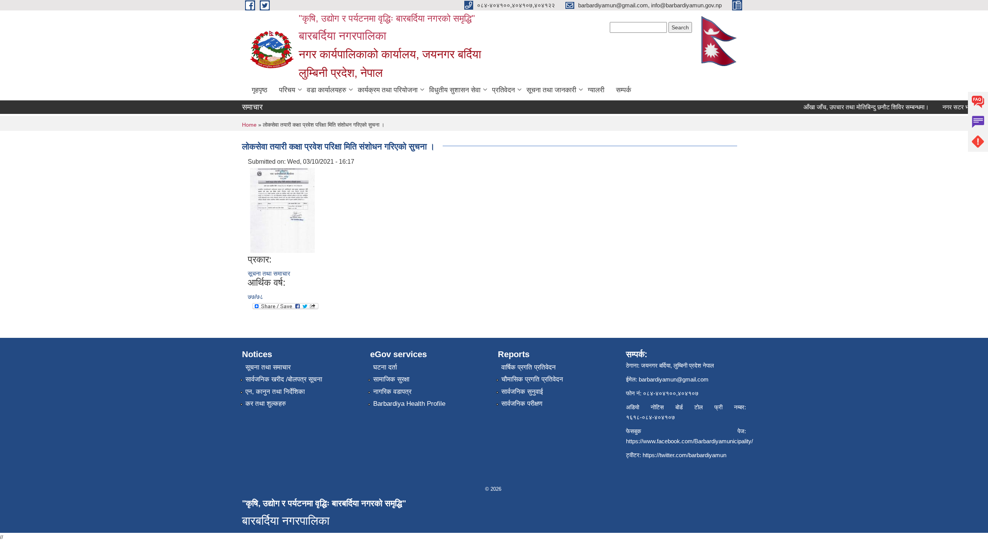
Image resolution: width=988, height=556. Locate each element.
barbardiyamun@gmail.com (674, 379)
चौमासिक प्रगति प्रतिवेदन (532, 379)
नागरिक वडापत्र (392, 391)
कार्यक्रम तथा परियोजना (388, 90)
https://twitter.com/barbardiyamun (684, 455)
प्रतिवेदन (503, 90)
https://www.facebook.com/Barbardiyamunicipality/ (689, 441)
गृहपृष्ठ (259, 90)
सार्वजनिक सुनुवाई (522, 391)
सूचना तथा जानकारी (551, 90)
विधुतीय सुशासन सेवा (454, 90)
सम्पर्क (623, 90)
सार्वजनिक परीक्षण (521, 403)
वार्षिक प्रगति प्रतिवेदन (528, 367)
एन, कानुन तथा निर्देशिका (275, 391)
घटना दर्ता (385, 367)
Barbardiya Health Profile (409, 403)
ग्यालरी (596, 90)
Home (249, 125)
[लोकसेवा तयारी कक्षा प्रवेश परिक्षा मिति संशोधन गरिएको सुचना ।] (282, 210)
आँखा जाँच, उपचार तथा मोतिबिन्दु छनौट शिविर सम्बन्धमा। (859, 107)
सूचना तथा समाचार (269, 273)
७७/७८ (255, 296)
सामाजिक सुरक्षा (391, 379)
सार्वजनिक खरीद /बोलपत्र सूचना (283, 379)
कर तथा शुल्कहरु (265, 403)
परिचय (287, 90)
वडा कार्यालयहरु (326, 90)
